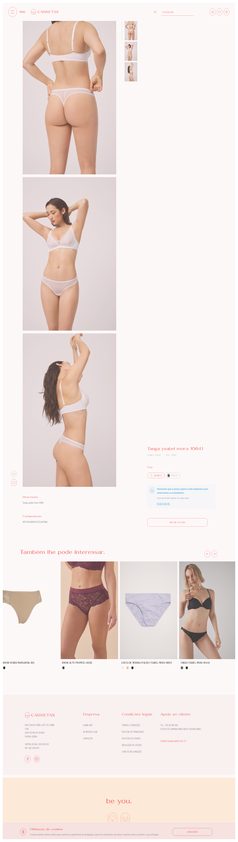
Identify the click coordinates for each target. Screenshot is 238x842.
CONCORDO (192, 831)
